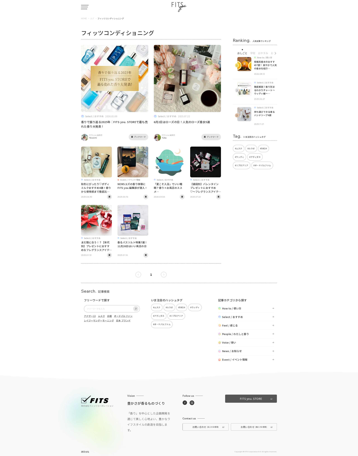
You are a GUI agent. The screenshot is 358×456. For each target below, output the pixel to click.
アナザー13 (90, 316)
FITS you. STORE (251, 399)
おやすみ (263, 53)
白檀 (109, 316)
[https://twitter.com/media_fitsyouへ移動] (184, 402)
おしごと (242, 53)
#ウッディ (239, 157)
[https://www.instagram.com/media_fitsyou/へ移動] (192, 402)
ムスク (101, 316)
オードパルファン (123, 316)
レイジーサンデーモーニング (99, 320)
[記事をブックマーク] (109, 196)
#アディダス (255, 157)
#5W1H (263, 148)
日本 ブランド (123, 320)
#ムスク (238, 148)
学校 (252, 53)
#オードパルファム (262, 165)
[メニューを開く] (85, 7)
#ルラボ (251, 148)
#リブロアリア (241, 165)
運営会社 (85, 451)
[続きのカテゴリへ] (274, 52)
